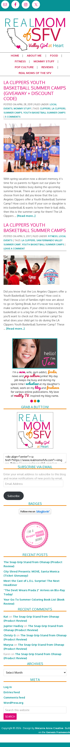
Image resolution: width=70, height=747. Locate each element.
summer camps (13, 112)
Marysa (8, 644)
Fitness (53, 236)
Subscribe (13, 496)
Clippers (45, 108)
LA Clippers (59, 108)
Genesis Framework (58, 732)
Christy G (10, 635)
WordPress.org (13, 702)
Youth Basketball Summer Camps (44, 112)
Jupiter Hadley (13, 626)
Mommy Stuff (22, 108)
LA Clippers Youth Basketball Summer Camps (35, 227)
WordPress (54, 740)
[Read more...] (26, 215)
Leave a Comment (14, 248)
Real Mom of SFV (35, 17)
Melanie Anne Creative (49, 728)
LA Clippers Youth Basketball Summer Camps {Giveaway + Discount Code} (35, 90)
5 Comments (13, 116)
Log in (8, 687)
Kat (6, 616)
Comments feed (14, 697)
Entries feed (12, 692)
